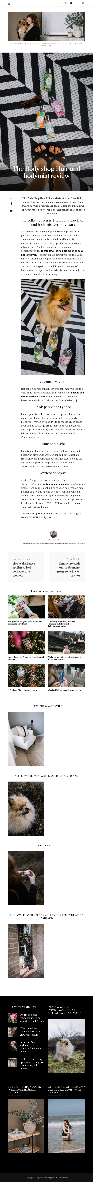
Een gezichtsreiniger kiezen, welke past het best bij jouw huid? (25, 622)
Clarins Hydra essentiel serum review (64, 690)
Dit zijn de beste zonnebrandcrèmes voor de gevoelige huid (32, 1018)
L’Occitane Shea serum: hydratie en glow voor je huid (30, 1031)
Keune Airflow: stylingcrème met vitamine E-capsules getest (31, 1047)
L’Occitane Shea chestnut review (22, 690)
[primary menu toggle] (9, 4)
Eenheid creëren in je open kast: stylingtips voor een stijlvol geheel (31, 1064)
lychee (41, 414)
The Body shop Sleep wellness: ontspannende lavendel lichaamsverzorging (61, 624)
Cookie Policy (61, 1178)
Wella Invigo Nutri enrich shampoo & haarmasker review (64, 658)
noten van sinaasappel (56, 484)
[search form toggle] (83, 3)
